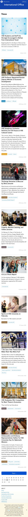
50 (16, 480)
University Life (10, 50)
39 (13, 478)
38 (11, 478)
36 (7, 478)
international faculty (12, 367)
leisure (14, 154)
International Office (14, 4)
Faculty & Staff (4, 499)
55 (4, 482)
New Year (4, 372)
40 (16, 478)
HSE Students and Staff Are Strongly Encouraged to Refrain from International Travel (12, 38)
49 (14, 480)
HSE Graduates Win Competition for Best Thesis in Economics (12, 401)
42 (20, 478)
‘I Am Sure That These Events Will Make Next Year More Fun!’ (13, 350)
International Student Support (8, 200)
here (19, 507)
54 (2, 482)
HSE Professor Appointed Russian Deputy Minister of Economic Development (13, 79)
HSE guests (10, 461)
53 (23, 480)
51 (18, 480)
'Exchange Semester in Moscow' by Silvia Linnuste (12, 182)
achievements (10, 408)
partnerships (17, 461)
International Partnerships (6, 497)
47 (9, 480)
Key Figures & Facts (5, 492)
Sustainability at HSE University (7, 494)
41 (18, 478)
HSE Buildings (4, 501)
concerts (10, 154)
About (3, 488)
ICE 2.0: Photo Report (9, 274)
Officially (4, 50)
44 (2, 480)
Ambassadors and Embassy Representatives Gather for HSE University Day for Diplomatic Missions (12, 439)
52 (20, 480)
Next (13, 473)
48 (11, 480)
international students (12, 197)
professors (9, 101)
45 (4, 480)
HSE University (6, 1)
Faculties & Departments (6, 496)
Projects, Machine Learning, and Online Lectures (12, 228)
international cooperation (14, 464)
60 (9, 482)
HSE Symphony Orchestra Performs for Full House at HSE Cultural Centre (12, 130)
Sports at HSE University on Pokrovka (11, 315)
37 (9, 478)
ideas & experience (6, 370)
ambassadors (4, 464)
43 (23, 478)
